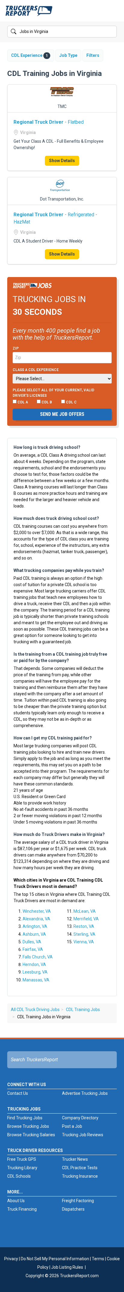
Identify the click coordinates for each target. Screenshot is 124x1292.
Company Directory (80, 1117)
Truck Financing (22, 1209)
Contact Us (17, 1093)
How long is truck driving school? (47, 447)
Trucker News (75, 1159)
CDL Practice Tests (80, 1167)
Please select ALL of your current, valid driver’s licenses (53, 393)
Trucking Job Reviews (82, 1134)
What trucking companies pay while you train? (59, 570)
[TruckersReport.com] (29, 13)
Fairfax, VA (33, 949)
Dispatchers (73, 1209)
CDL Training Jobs (83, 1009)
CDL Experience (29, 55)
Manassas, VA (36, 979)
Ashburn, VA (34, 934)
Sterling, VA (84, 934)
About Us (16, 1200)
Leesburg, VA (35, 972)
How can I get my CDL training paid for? (53, 738)
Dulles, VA (32, 941)
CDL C (71, 402)
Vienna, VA (83, 941)
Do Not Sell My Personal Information (55, 1258)
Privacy (11, 1258)
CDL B (46, 402)
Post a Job (72, 1126)
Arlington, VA (35, 926)
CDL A (22, 402)
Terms (98, 1258)
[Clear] (111, 32)
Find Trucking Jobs (24, 1117)
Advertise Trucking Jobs (85, 1093)
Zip (16, 348)
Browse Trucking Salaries (31, 1134)
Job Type (68, 55)
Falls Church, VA (38, 956)
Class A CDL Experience (36, 370)
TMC (62, 106)
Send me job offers (62, 414)
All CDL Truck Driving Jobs (35, 1009)
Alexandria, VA (36, 918)
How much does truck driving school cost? (56, 518)
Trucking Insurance (80, 1176)
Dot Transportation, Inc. (62, 199)
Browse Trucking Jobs (28, 1126)
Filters (92, 55)
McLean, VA (84, 911)
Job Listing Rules (67, 1267)
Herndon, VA (34, 964)
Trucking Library (22, 1167)
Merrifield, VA (86, 918)
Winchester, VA (37, 911)
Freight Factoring (78, 1200)
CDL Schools (19, 1176)
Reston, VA (83, 926)
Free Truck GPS (21, 1159)
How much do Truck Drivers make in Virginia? (59, 834)
